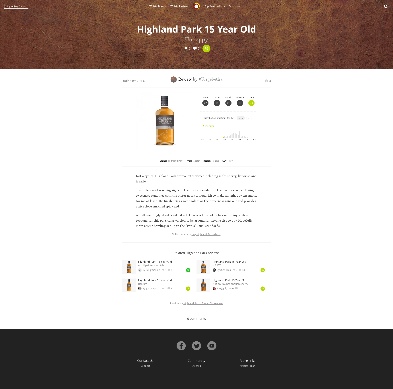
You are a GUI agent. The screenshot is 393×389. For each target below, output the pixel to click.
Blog (252, 366)
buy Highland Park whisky (206, 234)
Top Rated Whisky (215, 6)
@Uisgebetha (210, 79)
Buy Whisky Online (16, 6)
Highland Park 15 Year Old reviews (203, 303)
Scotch (196, 160)
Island (216, 160)
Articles (244, 366)
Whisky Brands (157, 6)
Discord (196, 366)
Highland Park (175, 160)
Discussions (236, 6)
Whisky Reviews (179, 6)
